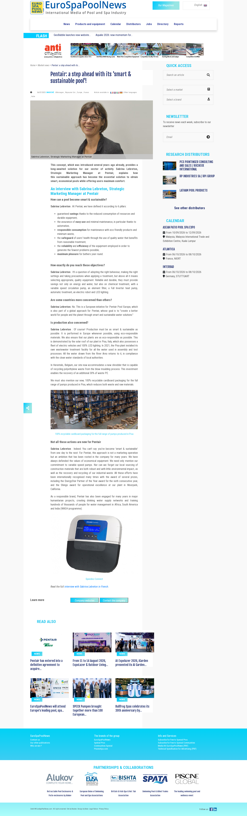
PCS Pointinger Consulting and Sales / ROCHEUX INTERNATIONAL (196, 165)
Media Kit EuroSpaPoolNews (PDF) (173, 745)
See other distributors (189, 208)
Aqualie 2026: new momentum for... (114, 35)
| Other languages (130, 92)
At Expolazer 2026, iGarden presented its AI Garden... (131, 663)
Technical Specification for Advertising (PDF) (177, 749)
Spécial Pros (99, 742)
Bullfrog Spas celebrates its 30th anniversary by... (132, 708)
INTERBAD (168, 267)
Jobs (149, 24)
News (67, 24)
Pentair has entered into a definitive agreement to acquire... (46, 665)
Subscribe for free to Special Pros (173, 739)
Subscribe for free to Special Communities (176, 742)
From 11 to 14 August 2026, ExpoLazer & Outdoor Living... (90, 663)
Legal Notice (93, 809)
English (198, 5)
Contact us (35, 739)
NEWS (37, 653)
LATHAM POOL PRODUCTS (194, 190)
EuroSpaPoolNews (102, 739)
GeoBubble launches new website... (72, 35)
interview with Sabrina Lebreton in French (86, 586)
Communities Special (103, 745)
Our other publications (40, 742)
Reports (178, 24)
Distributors (133, 24)
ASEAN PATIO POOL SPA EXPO (179, 227)
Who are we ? (36, 745)
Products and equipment (90, 24)
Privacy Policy (104, 809)
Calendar (115, 24)
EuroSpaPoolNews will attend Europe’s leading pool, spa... (48, 708)
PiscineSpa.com (101, 749)
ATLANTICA (169, 249)
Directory (163, 24)
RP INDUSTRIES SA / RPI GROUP (197, 176)
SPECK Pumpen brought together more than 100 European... (88, 710)
